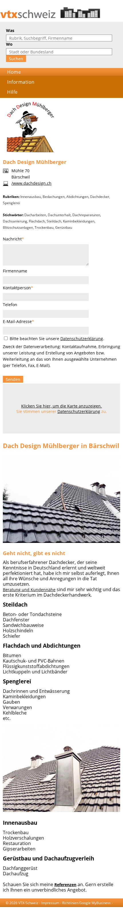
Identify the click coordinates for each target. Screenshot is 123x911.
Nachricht (13, 239)
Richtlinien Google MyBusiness (86, 902)
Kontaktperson (18, 287)
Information (21, 82)
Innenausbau (30, 196)
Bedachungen (54, 196)
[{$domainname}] (61, 12)
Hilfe (12, 92)
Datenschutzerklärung (81, 338)
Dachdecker (99, 196)
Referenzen (65, 884)
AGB (9, 908)
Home (14, 72)
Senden (13, 379)
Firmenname (15, 271)
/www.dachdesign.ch (31, 183)
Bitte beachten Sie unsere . (56, 338)
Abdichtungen (77, 196)
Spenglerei (11, 202)
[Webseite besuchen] (61, 544)
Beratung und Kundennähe (29, 589)
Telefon (10, 304)
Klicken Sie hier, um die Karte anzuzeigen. (61, 406)
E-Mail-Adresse (18, 321)
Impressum (50, 902)
